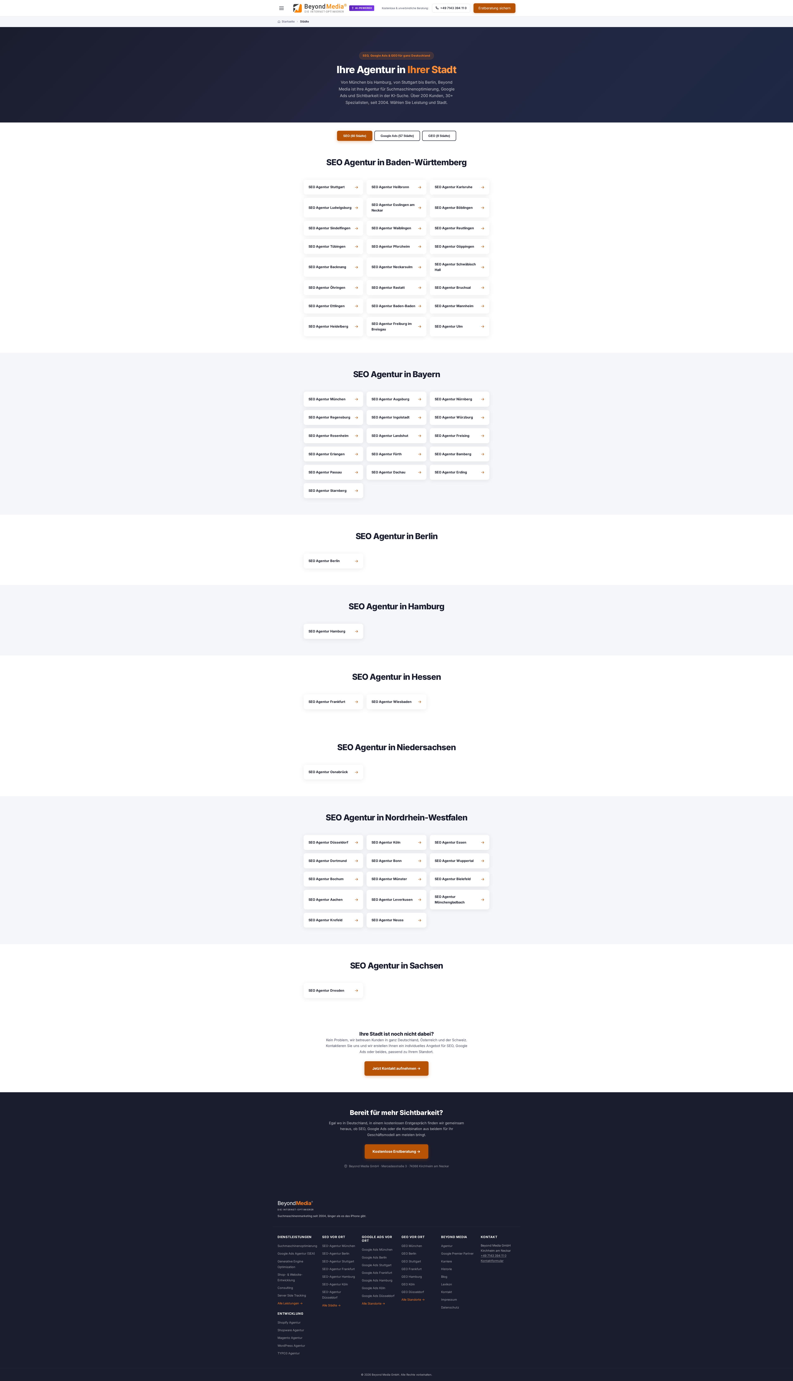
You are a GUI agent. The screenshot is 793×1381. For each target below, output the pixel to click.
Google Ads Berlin (374, 1257)
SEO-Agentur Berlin (335, 1253)
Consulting (285, 1287)
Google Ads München (377, 1249)
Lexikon (446, 1284)
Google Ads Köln (373, 1288)
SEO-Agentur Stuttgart (338, 1261)
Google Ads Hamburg (377, 1280)
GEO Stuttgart (411, 1261)
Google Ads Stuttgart (377, 1265)
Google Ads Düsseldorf (378, 1296)
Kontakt (446, 1292)
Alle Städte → (331, 1305)
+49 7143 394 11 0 (453, 8)
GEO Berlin (408, 1253)
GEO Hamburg (411, 1276)
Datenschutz (450, 1307)
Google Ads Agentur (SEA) (296, 1253)
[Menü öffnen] (281, 8)
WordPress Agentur (291, 1345)
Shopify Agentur (289, 1322)
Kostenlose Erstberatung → (396, 1151)
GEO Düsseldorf (412, 1292)
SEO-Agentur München (338, 1246)
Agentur (446, 1246)
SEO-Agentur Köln (335, 1284)
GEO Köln (408, 1284)
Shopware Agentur (291, 1330)
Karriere (446, 1261)
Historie (446, 1269)
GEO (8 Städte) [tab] (439, 136)
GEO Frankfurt (411, 1269)
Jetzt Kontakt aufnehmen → (396, 1068)
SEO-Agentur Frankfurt (338, 1269)
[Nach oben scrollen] (781, 1374)
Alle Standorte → (373, 1303)
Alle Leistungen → (290, 1303)
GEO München (411, 1246)
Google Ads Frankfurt (377, 1272)
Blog (444, 1276)
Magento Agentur (290, 1337)
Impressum (449, 1299)
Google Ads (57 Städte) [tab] (397, 136)
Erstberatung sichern (494, 8)
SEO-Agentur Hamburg (338, 1276)
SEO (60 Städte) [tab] (354, 136)
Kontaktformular (492, 1260)
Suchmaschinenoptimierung (297, 1246)
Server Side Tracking (292, 1295)
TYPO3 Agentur (289, 1353)
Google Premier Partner (457, 1253)
